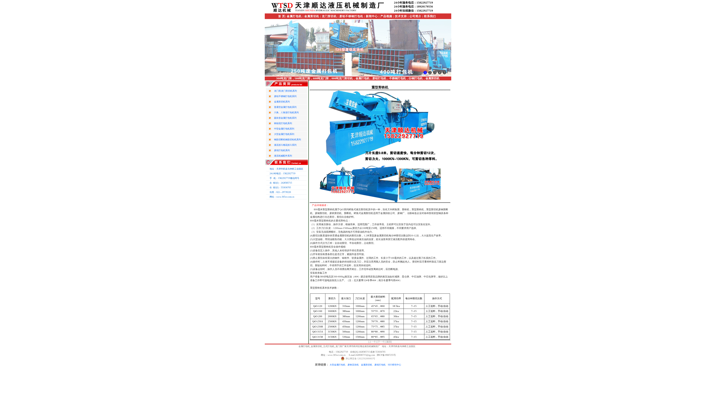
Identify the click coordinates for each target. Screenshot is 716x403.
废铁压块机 (353, 364)
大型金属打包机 (337, 364)
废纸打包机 (380, 364)
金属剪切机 (366, 364)
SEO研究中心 (394, 364)
